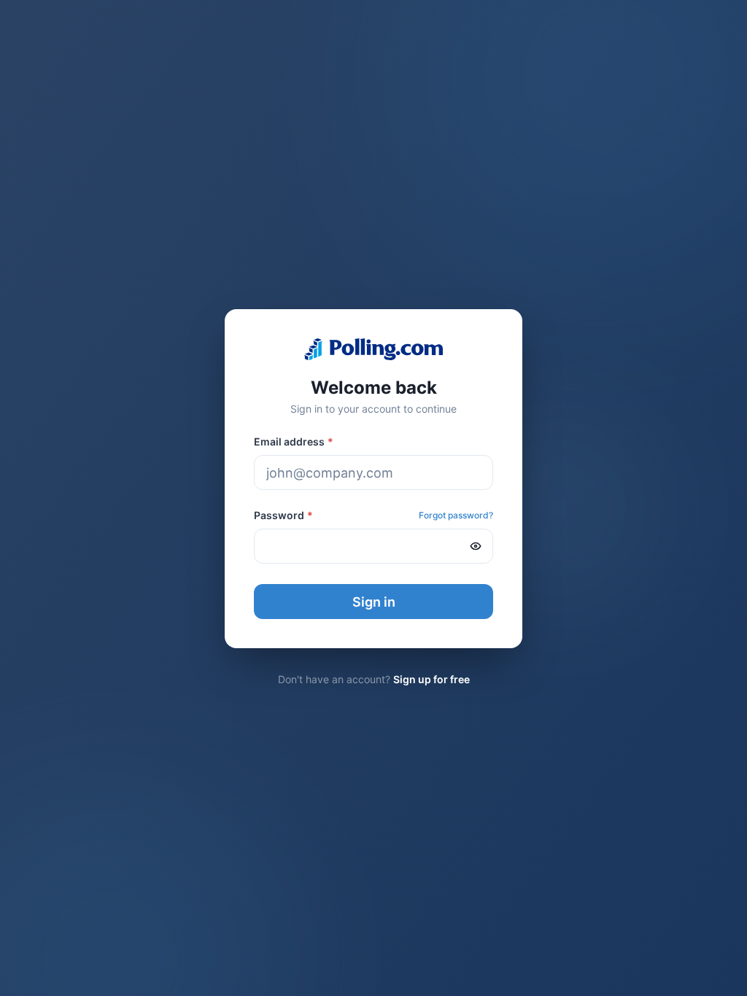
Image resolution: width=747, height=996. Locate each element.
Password (283, 515)
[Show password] (475, 546)
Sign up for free (431, 679)
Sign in (373, 602)
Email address (293, 441)
